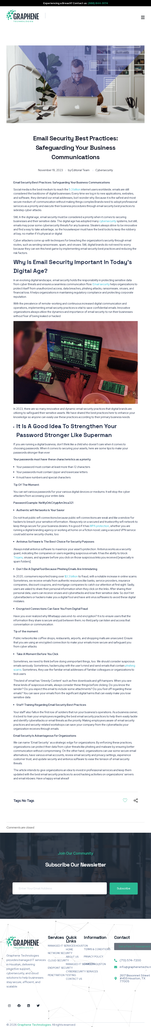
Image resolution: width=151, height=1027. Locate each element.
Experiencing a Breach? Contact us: (75, 3)
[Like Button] (125, 800)
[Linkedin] (28, 1006)
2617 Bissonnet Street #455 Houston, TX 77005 (135, 978)
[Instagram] (9, 1006)
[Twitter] (38, 1006)
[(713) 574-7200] (115, 960)
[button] (123, 18)
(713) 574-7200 (130, 960)
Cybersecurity (104, 170)
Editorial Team (80, 170)
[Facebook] (19, 1006)
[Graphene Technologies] (22, 16)
